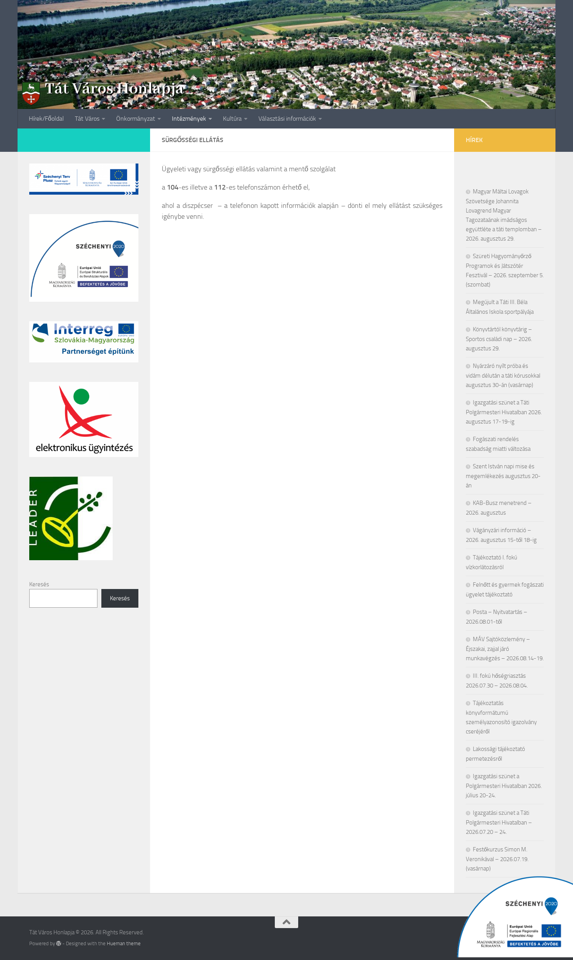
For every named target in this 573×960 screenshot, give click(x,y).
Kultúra (232, 118)
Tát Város (87, 118)
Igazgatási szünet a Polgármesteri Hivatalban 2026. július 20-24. (504, 786)
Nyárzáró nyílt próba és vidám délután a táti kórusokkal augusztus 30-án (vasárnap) (503, 375)
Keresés (39, 584)
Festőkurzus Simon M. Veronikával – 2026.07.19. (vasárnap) (497, 859)
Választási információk (287, 118)
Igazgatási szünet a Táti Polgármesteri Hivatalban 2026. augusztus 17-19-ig (504, 412)
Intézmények (189, 118)
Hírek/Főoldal (46, 118)
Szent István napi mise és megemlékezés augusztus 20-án (503, 476)
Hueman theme (124, 943)
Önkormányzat (135, 118)
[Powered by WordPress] (58, 943)
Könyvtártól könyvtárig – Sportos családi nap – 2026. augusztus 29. (499, 339)
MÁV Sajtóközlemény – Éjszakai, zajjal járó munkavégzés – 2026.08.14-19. (505, 649)
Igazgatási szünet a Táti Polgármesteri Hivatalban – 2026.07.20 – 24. (499, 822)
